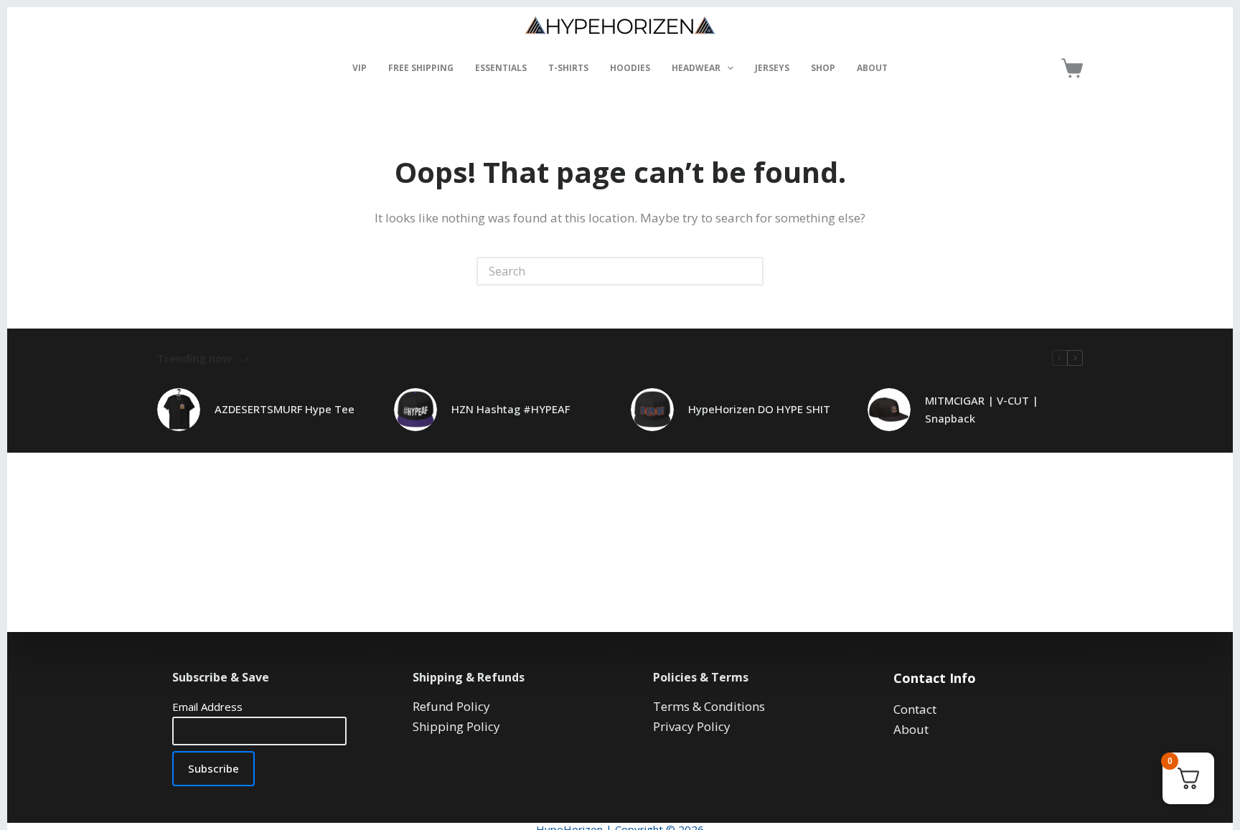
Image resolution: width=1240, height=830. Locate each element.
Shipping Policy (456, 726)
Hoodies (630, 68)
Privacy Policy (692, 726)
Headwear (696, 68)
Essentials (501, 68)
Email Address (207, 706)
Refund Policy (451, 706)
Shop (823, 68)
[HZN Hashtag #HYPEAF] (415, 409)
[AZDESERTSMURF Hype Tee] (178, 409)
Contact (914, 709)
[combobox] (607, 271)
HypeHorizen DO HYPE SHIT (759, 409)
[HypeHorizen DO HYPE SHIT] (652, 409)
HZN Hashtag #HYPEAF (510, 409)
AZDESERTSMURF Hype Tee (284, 409)
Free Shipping (421, 68)
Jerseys (772, 68)
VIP (359, 68)
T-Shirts (568, 68)
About (872, 68)
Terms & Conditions (709, 706)
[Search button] (749, 271)
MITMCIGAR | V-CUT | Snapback (981, 409)
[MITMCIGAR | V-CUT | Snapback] (889, 409)
